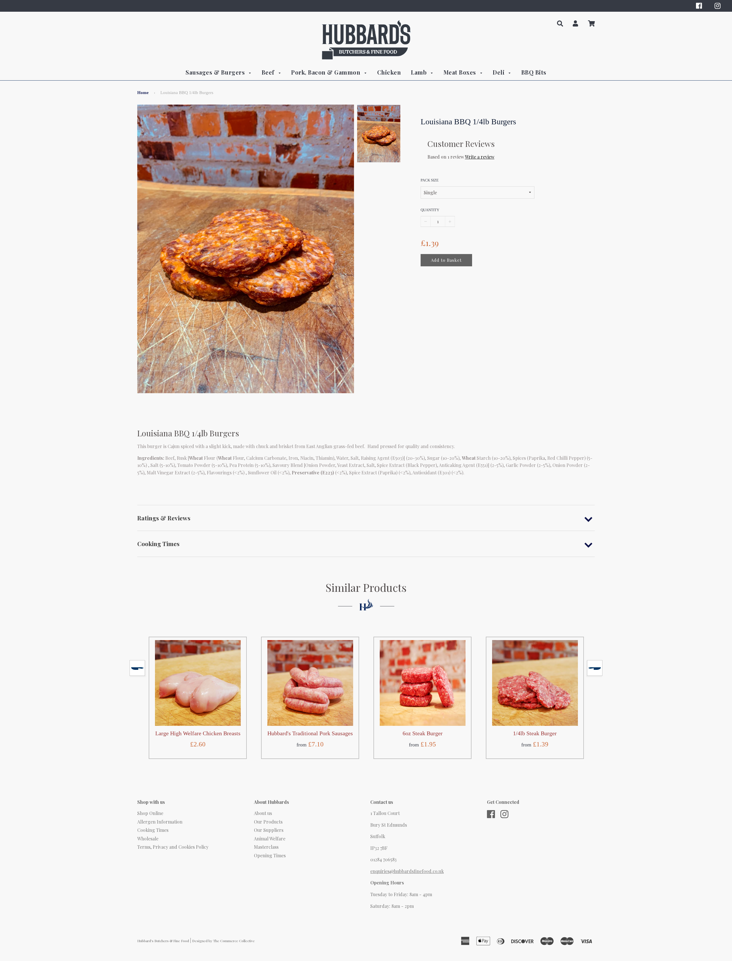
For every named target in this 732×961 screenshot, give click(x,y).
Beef (269, 72)
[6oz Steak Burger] (422, 683)
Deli (499, 72)
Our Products (268, 822)
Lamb (419, 72)
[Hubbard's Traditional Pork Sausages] (310, 683)
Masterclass (266, 847)
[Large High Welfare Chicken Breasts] (197, 683)
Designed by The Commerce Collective (223, 940)
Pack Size (430, 180)
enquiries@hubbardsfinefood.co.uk (407, 871)
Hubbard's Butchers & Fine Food (163, 940)
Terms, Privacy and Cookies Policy (172, 847)
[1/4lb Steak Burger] (534, 683)
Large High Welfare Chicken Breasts (197, 733)
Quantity (430, 210)
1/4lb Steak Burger (535, 733)
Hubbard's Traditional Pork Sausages (310, 733)
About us (263, 813)
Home (143, 92)
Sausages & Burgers (216, 72)
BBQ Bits (533, 72)
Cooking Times (152, 830)
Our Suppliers (268, 830)
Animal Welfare (269, 839)
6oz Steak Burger (423, 733)
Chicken (389, 72)
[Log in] (575, 24)
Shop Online (150, 813)
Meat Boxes (460, 72)
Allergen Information (159, 822)
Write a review (479, 157)
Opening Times (270, 855)
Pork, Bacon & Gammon (326, 72)
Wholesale (147, 839)
